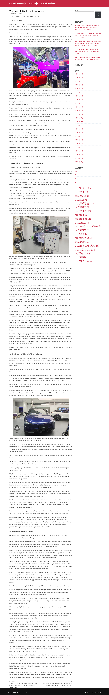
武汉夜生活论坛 (83, 226)
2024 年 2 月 (79, 154)
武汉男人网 (91, 249)
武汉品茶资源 (82, 207)
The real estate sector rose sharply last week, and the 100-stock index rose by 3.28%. (87, 51)
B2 (23, 13)
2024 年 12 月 (79, 118)
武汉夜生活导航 (83, 218)
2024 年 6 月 (79, 140)
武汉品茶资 (92, 204)
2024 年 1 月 (79, 158)
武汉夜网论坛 (82, 230)
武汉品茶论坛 (82, 203)
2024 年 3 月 (79, 151)
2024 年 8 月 (79, 132)
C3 (76, 178)
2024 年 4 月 (79, 147)
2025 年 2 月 (79, 110)
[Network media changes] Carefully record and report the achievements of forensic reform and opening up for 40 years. (88, 43)
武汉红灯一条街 (83, 253)
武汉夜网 (96, 226)
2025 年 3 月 (79, 107)
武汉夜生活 (81, 214)
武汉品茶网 (81, 199)
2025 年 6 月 (79, 96)
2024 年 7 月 (79, 136)
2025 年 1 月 (79, 114)
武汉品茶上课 (82, 192)
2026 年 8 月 (79, 74)
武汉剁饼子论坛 (83, 188)
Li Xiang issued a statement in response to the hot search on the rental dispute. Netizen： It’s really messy (88, 27)
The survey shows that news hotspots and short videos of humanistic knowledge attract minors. (88, 35)
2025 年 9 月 (79, 85)
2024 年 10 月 (79, 125)
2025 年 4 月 (79, 103)
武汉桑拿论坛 (82, 241)
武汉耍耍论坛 (82, 261)
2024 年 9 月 (79, 129)
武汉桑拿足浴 (82, 245)
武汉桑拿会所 (82, 234)
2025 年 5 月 (79, 99)
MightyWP (98, 693)
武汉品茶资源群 (83, 211)
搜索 (76, 10)
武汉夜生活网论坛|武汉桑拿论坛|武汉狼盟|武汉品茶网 (32, 3)
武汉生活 (80, 249)
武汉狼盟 (94, 245)
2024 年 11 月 (79, 121)
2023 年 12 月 (79, 162)
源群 (91, 261)
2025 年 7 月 (79, 92)
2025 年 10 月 (79, 81)
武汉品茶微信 (82, 195)
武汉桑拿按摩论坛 (84, 238)
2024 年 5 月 (79, 143)
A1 (76, 171)
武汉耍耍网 (80, 257)
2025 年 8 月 (79, 88)
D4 (76, 182)
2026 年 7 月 (79, 77)
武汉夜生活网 (82, 222)
